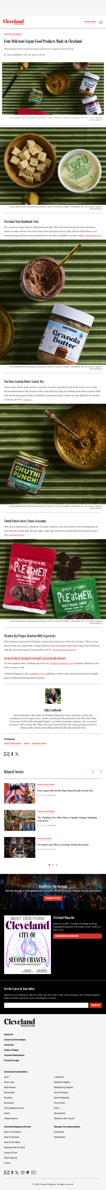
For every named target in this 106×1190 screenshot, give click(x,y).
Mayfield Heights (62, 1082)
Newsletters (59, 1137)
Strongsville (59, 1113)
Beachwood (10, 1087)
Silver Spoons (10, 1157)
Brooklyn (8, 1097)
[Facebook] (12, 1172)
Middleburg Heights (63, 1087)
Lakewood (59, 1077)
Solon (57, 1108)
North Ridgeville (61, 1097)
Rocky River (59, 1103)
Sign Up (96, 1005)
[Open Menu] (101, 23)
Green (7, 1113)
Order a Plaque (11, 1050)
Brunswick (9, 1103)
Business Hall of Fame (14, 1147)
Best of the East (11, 1137)
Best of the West (12, 1142)
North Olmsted (61, 1092)
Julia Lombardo (15, 55)
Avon (6, 1077)
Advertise (9, 1045)
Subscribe (90, 22)
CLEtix (7, 1163)
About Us (8, 1034)
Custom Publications (14, 1055)
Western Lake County (64, 1118)
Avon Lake (9, 1082)
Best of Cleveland (12, 1132)
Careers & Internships (15, 1039)
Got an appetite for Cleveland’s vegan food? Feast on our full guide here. (35, 658)
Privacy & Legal (11, 1060)
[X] (17, 1172)
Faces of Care (10, 1152)
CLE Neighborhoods (14, 1108)
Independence (11, 1118)
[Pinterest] (27, 1172)
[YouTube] (33, 1172)
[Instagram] (22, 1172)
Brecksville (9, 1092)
